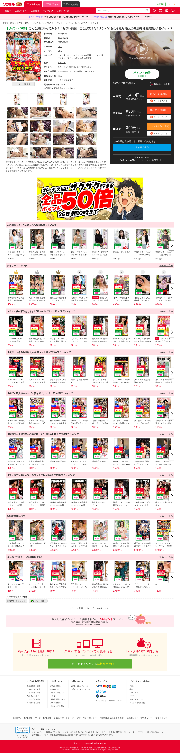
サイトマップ (161, 718)
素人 (60, 67)
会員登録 (160, 4)
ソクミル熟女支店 (65, 80)
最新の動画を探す (33, 686)
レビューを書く (39, 601)
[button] (22, 730)
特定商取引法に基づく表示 (111, 718)
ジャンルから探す (33, 693)
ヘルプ (52, 696)
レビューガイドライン (64, 718)
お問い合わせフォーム (79, 686)
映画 (131, 689)
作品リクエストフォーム (80, 689)
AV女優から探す (33, 696)
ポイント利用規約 (43, 718)
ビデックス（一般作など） (141, 681)
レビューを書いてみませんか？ (83, 71)
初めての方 (54, 689)
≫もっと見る (166, 265)
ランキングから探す (34, 689)
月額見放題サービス (58, 699)
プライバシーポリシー (87, 718)
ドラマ (132, 696)
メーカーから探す (33, 703)
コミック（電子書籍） (138, 703)
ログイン (172, 4)
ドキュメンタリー (136, 699)
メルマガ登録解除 (57, 706)
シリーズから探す (33, 699)
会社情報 (17, 718)
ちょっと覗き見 (23, 84)
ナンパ (65, 67)
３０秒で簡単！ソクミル (90, 664)
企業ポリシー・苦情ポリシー (139, 718)
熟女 (71, 67)
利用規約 (28, 718)
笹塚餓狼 (62, 62)
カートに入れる (159, 100)
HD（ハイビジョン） (83, 67)
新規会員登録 (55, 686)
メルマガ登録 (55, 703)
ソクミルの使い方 (57, 693)
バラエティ (134, 693)
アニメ (132, 686)
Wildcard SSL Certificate (22, 737)
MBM (60, 46)
